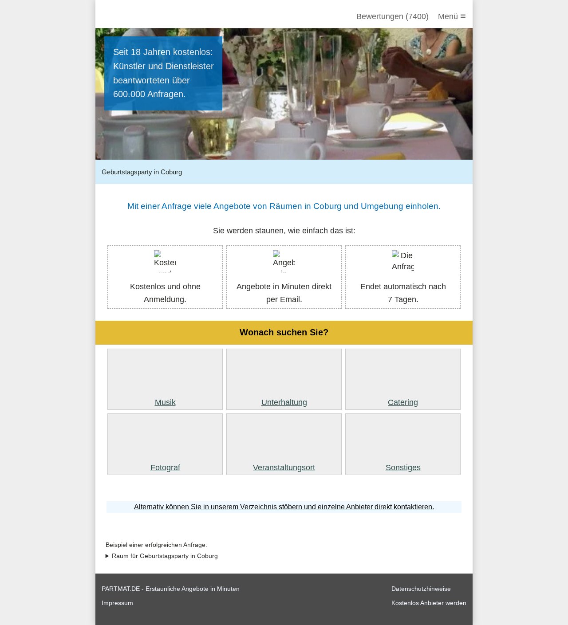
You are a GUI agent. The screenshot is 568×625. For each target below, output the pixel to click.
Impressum (117, 602)
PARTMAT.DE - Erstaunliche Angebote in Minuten (171, 588)
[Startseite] (149, 16)
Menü (452, 15)
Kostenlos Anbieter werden (428, 602)
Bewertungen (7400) (392, 16)
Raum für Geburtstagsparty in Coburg (165, 556)
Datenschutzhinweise (421, 588)
